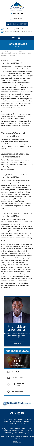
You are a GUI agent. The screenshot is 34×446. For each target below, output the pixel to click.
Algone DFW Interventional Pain (11, 436)
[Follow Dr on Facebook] (11, 413)
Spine (28, 53)
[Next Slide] (27, 343)
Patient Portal (17, 19)
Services (23, 53)
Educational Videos (17, 366)
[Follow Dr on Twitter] (15, 413)
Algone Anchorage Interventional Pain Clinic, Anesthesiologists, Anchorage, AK (13, 52)
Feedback (7, 422)
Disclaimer (12, 420)
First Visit (15, 372)
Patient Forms (17, 378)
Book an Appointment (18, 24)
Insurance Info (17, 392)
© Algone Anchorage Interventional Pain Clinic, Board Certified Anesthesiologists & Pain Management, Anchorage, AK (17, 431)
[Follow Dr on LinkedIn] (18, 413)
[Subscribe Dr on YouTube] (22, 413)
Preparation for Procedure (18, 385)
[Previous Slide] (6, 343)
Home (5, 420)
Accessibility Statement (17, 424)
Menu (14, 38)
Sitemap (28, 420)
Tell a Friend (17, 422)
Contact (26, 422)
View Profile (17, 343)
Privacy (20, 420)
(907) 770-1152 (18, 13)
